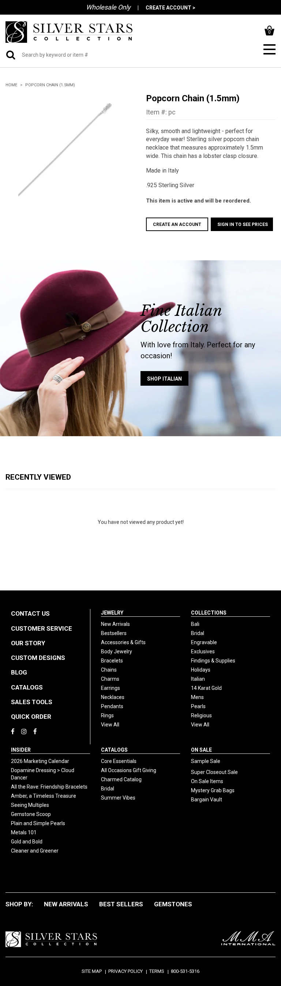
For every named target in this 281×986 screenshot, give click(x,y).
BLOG (19, 672)
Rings (107, 715)
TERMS (156, 971)
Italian (198, 679)
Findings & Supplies (213, 661)
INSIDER (21, 750)
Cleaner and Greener (35, 851)
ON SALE (201, 750)
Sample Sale (205, 761)
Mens (197, 697)
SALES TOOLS (31, 702)
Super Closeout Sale (214, 772)
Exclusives (203, 651)
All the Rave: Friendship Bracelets (49, 787)
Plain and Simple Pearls (38, 823)
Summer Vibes (118, 798)
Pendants (112, 706)
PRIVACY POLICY (125, 971)
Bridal (197, 633)
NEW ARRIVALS (66, 904)
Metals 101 (24, 832)
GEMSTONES (173, 904)
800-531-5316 (185, 971)
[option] (70, 144)
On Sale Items (207, 781)
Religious (201, 715)
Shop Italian (164, 379)
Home (11, 85)
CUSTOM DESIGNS (38, 657)
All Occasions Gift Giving (128, 770)
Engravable (204, 642)
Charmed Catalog (121, 779)
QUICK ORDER (31, 716)
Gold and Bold (26, 842)
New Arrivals (115, 624)
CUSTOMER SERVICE (41, 628)
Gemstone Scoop (31, 814)
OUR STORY (28, 643)
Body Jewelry (116, 651)
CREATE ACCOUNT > (170, 8)
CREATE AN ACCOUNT (177, 224)
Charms (110, 679)
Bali (195, 624)
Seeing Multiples (30, 805)
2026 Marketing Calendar (40, 761)
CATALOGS (27, 687)
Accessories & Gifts (123, 642)
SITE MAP (92, 971)
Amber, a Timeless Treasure (43, 796)
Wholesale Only (108, 7)
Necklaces (112, 697)
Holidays (200, 670)
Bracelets (112, 661)
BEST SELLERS (121, 904)
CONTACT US (30, 613)
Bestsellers (114, 633)
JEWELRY (112, 613)
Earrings (110, 688)
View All (110, 725)
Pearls (198, 706)
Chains (109, 670)
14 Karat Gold (206, 688)
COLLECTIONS (208, 613)
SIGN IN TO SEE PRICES (242, 224)
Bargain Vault (206, 799)
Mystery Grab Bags (213, 790)
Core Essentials (118, 761)
